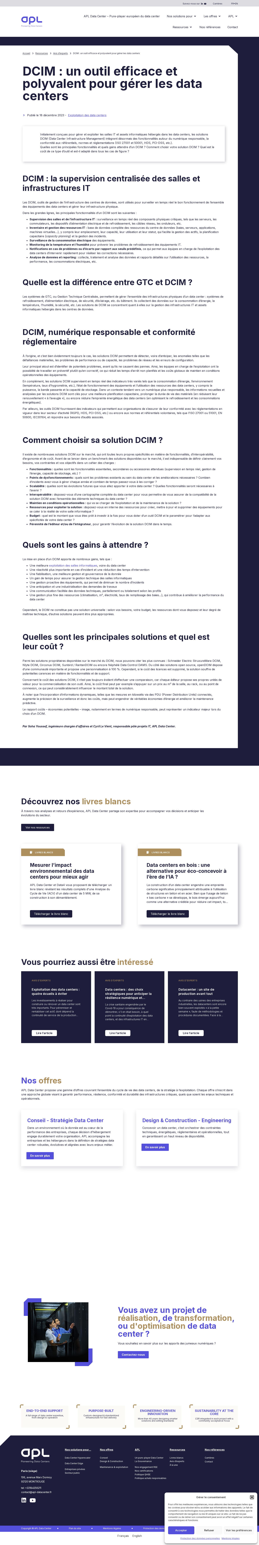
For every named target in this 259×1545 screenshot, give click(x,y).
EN (236, 3)
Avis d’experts (60, 53)
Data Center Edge (74, 1463)
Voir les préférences (239, 1530)
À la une (174, 1465)
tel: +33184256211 (31, 1487)
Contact (209, 1461)
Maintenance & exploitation (114, 1467)
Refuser (209, 1530)
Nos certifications (144, 1470)
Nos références (215, 1449)
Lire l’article (44, 1033)
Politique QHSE (142, 1474)
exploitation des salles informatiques (73, 565)
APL (137, 1449)
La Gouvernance (143, 1461)
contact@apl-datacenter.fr (36, 1492)
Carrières (217, 3)
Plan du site (75, 1528)
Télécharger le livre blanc (51, 914)
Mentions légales (231, 1538)
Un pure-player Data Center (149, 1457)
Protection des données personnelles (200, 1538)
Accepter (181, 1530)
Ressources (41, 53)
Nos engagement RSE (146, 1467)
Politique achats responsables (150, 1478)
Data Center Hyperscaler (77, 1457)
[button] (252, 1497)
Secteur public (72, 1473)
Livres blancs (176, 1457)
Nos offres (106, 1449)
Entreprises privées (75, 1469)
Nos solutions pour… (78, 1449)
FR (232, 3)
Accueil (26, 53)
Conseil (104, 1457)
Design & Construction (111, 1461)
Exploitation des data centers (87, 115)
